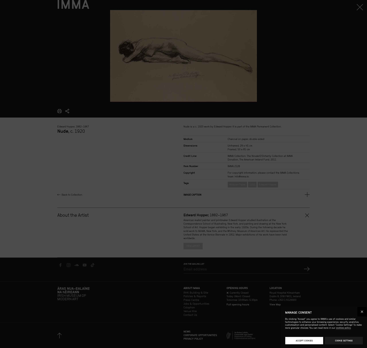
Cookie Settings (344, 340)
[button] (362, 312)
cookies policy (343, 327)
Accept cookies (304, 340)
